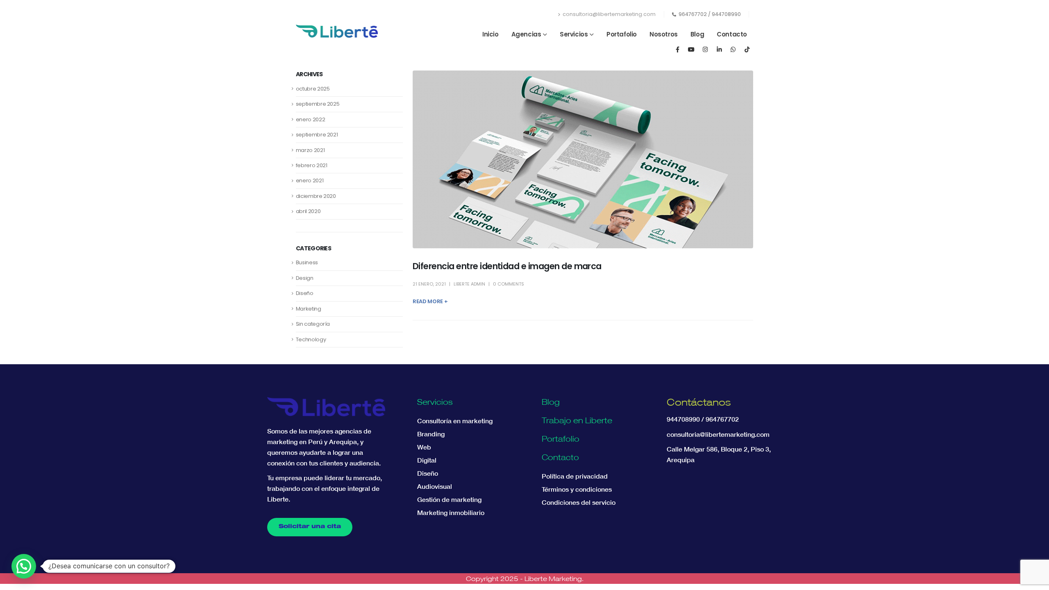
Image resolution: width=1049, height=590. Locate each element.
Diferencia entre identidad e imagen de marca (507, 266)
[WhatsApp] (733, 49)
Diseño (304, 293)
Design (304, 278)
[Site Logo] (337, 31)
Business (307, 262)
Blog (697, 34)
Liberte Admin (469, 284)
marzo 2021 (310, 150)
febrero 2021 (311, 165)
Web (424, 447)
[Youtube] (691, 49)
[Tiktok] (747, 49)
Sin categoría (313, 324)
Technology (311, 339)
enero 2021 (310, 180)
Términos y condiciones (577, 489)
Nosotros (663, 34)
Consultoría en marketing (455, 421)
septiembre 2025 (318, 104)
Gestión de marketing (449, 499)
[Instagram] (705, 49)
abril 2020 (308, 211)
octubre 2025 (313, 89)
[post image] (583, 159)
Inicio (490, 34)
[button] (23, 566)
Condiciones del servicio (578, 502)
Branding (431, 434)
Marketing (308, 309)
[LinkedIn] (719, 49)
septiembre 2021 (317, 134)
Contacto (732, 34)
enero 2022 (310, 119)
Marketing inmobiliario (450, 512)
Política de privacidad (575, 476)
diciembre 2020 (316, 196)
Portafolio (621, 34)
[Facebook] (677, 49)
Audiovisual (434, 486)
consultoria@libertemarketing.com (609, 14)
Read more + (430, 301)
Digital (426, 460)
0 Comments (508, 284)
